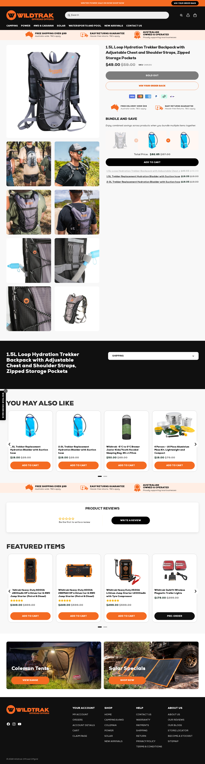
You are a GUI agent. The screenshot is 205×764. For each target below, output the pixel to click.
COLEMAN (110, 725)
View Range (30, 680)
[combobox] (114, 15)
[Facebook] (8, 724)
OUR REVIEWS (176, 720)
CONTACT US (143, 714)
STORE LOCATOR (178, 731)
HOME (108, 714)
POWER (109, 731)
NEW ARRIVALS (113, 741)
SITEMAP (173, 741)
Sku (141, 65)
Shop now (127, 680)
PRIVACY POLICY (145, 741)
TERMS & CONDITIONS (149, 747)
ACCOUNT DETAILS (84, 725)
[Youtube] (19, 724)
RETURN (141, 736)
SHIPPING (118, 356)
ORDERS (78, 720)
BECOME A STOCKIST (180, 736)
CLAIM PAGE (80, 736)
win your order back (185, 3)
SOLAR (108, 736)
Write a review (130, 520)
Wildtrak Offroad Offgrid (26, 759)
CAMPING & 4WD (114, 720)
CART (76, 731)
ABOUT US (174, 714)
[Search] (181, 15)
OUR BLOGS (175, 725)
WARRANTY (143, 720)
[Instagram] (14, 724)
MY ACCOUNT (80, 714)
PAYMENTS (142, 725)
